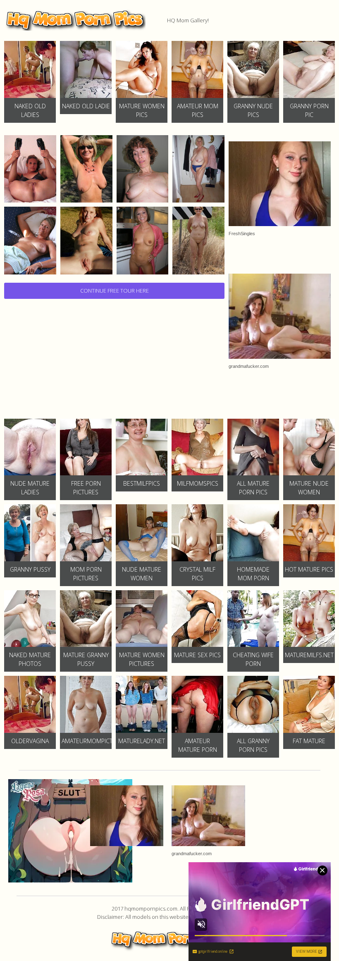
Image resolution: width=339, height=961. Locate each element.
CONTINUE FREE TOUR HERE (114, 290)
